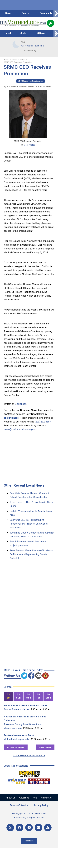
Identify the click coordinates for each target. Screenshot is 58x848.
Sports (25, 13)
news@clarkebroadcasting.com (20, 429)
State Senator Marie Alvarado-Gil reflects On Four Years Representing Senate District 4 (31, 554)
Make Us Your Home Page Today (23, 670)
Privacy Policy (41, 805)
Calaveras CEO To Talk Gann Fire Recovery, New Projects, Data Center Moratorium (29, 523)
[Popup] (50, 23)
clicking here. (11, 417)
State (23, 33)
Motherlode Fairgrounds (16, 739)
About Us (10, 797)
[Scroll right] (55, 13)
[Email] (38, 827)
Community (46, 13)
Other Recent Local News (24, 485)
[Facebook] (19, 827)
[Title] (48, 827)
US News (40, 33)
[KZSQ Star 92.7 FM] (15, 780)
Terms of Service (19, 805)
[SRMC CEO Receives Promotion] (28, 137)
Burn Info (39, 45)
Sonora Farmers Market (16, 709)
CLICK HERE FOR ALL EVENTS (29, 755)
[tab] (8, 696)
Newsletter (46, 797)
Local (8, 33)
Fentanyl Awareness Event (19, 735)
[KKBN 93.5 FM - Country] (38, 780)
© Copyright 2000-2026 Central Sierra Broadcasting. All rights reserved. (29, 815)
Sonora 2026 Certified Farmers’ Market (26, 705)
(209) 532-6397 (43, 421)
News (8, 13)
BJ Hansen (20, 403)
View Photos (29, 145)
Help (35, 797)
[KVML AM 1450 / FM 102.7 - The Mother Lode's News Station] (29, 773)
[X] (10, 827)
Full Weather (27, 45)
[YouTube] (29, 827)
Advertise (24, 797)
